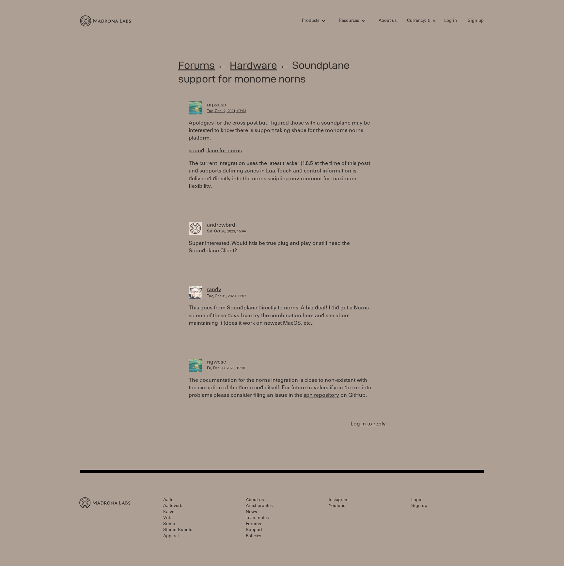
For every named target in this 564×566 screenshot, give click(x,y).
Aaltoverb (172, 506)
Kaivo (169, 512)
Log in (450, 21)
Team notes (257, 518)
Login (417, 500)
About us (388, 21)
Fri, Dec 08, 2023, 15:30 (226, 368)
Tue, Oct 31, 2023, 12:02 (226, 296)
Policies (253, 536)
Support (254, 530)
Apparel (171, 536)
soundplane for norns (215, 151)
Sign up (476, 21)
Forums (196, 65)
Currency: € (418, 21)
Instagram (339, 500)
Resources (349, 21)
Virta (168, 518)
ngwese (216, 105)
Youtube (337, 506)
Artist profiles (259, 506)
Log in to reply (368, 424)
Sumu (169, 524)
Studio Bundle (177, 530)
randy (214, 289)
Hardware (253, 65)
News (251, 512)
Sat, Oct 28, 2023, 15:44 (226, 231)
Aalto (168, 500)
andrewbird (221, 225)
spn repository (321, 395)
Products (310, 21)
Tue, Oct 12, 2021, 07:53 (226, 111)
